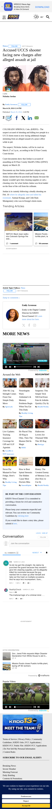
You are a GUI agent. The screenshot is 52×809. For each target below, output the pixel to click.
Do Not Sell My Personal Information (19, 749)
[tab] (12, 553)
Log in (38, 533)
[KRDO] (14, 16)
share (39, 583)
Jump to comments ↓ (11, 298)
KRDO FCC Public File (13, 745)
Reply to (13, 592)
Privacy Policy (24, 739)
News (23, 288)
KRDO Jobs (18, 742)
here (15, 523)
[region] (26, 605)
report (44, 583)
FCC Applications (32, 742)
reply (11, 583)
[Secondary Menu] (6, 17)
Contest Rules (9, 752)
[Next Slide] (47, 228)
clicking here (23, 516)
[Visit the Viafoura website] (43, 675)
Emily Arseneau (11, 105)
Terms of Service (10, 739)
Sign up (44, 533)
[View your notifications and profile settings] (46, 552)
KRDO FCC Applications (36, 745)
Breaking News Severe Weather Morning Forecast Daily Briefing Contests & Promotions (12, 772)
